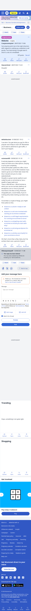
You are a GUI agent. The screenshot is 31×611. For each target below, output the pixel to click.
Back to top (24, 268)
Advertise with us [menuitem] (14, 522)
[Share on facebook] (3, 268)
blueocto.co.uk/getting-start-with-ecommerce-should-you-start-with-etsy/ (15, 223)
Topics (11, 436)
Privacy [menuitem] (25, 600)
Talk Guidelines (20, 306)
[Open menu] (3, 13)
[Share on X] (7, 268)
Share (22, 32)
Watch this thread (9, 316)
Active (3, 609)
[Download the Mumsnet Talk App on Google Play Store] (18, 585)
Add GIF (23, 312)
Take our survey (23, 18)
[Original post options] (29, 37)
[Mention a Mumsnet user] (25, 301)
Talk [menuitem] (2, 539)
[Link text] (13, 301)
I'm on (21, 609)
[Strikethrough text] (8, 301)
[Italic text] (10, 301)
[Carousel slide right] (29, 495)
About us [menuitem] (4, 522)
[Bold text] (3, 301)
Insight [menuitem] (17, 529)
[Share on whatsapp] (11, 268)
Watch (6, 32)
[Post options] (29, 65)
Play (15, 514)
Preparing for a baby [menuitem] (7, 553)
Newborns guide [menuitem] (20, 553)
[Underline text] (6, 301)
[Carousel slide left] (2, 495)
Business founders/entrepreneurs (15, 22)
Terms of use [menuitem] (17, 600)
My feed (4, 436)
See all (27, 55)
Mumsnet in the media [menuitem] (8, 526)
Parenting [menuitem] (23, 539)
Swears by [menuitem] (20, 543)
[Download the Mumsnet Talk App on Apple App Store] (6, 585)
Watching (9, 609)
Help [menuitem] (2, 600)
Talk (2, 22)
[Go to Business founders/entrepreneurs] (2, 27)
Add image (10, 312)
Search (27, 609)
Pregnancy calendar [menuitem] (7, 546)
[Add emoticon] (27, 301)
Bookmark (26, 73)
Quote (5, 60)
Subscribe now (9, 569)
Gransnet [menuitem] (18, 536)
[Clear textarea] (15, 301)
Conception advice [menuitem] (20, 549)
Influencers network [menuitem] (7, 529)
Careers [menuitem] (12, 533)
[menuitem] (2, 577)
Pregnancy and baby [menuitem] (12, 539)
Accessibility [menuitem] (14, 602)
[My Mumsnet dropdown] (28, 13)
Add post (19, 60)
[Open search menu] (23, 13)
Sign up (13, 13)
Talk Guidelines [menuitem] (23, 602)
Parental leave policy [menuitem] (7, 536)
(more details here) (14, 597)
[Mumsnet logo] (7, 13)
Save (14, 32)
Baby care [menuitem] (4, 556)
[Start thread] (20, 13)
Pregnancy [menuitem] (4, 543)
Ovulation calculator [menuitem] (21, 546)
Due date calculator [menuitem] (7, 549)
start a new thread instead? (13, 282)
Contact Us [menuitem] (9, 600)
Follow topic (20, 27)
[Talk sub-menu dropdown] (28, 22)
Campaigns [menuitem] (4, 533)
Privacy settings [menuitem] (5, 602)
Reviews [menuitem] (12, 543)
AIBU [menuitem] (24, 536)
